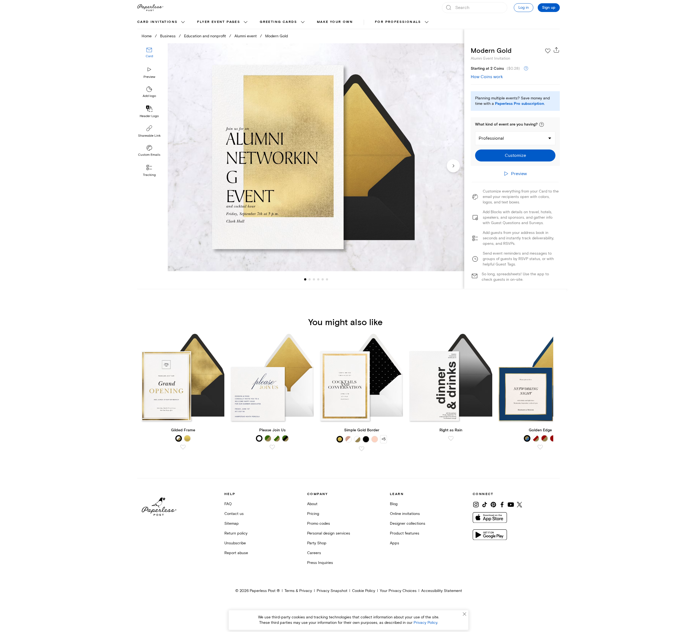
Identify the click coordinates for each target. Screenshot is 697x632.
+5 (383, 439)
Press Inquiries (320, 562)
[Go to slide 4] (314, 279)
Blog (394, 504)
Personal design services (328, 533)
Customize (515, 155)
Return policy (235, 533)
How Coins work (487, 77)
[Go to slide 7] (327, 279)
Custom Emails (149, 155)
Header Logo (149, 116)
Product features (404, 533)
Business (168, 36)
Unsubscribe (235, 543)
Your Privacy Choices (398, 590)
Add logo (149, 96)
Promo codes (318, 523)
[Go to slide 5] (318, 279)
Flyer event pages (218, 22)
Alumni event (245, 36)
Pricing (313, 513)
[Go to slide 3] (309, 279)
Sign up (548, 7)
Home (147, 36)
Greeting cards (278, 22)
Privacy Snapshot (332, 590)
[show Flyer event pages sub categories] (245, 22)
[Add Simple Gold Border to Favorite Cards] (361, 448)
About (312, 504)
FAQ (228, 504)
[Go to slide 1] (305, 279)
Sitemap (231, 523)
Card (149, 56)
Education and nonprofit (205, 36)
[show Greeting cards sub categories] (302, 22)
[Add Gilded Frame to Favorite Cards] (183, 447)
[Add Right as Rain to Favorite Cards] (451, 438)
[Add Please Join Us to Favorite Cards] (272, 447)
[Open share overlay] (556, 50)
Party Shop (316, 543)
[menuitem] (161, 22)
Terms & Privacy (298, 590)
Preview (149, 77)
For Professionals (398, 22)
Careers (314, 553)
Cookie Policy (363, 590)
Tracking (149, 175)
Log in (523, 7)
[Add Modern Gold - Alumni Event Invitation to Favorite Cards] (548, 51)
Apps (394, 543)
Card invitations (157, 22)
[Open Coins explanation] (526, 68)
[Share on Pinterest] (493, 504)
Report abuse (236, 553)
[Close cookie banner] (464, 614)
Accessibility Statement (441, 590)
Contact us (234, 513)
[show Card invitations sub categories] (183, 22)
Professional (491, 138)
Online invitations (405, 513)
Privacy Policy (425, 622)
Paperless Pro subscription (519, 103)
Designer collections (407, 523)
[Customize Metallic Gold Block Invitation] (316, 157)
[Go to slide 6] (323, 279)
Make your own (335, 22)
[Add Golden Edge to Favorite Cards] (540, 447)
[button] (541, 124)
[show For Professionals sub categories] (426, 22)
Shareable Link (149, 136)
